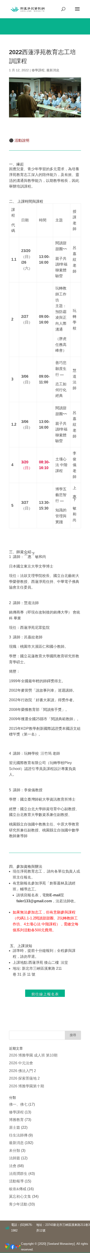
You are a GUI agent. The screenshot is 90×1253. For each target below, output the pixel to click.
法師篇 (14, 1158)
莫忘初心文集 (20, 1196)
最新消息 (52, 70)
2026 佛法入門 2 (22, 1071)
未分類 (14, 1150)
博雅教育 (16, 1120)
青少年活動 (18, 1204)
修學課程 (38, 70)
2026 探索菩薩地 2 (24, 1078)
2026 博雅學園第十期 (26, 1086)
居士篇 (14, 1127)
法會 (12, 1166)
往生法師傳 (18, 1135)
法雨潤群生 (18, 1174)
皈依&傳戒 (17, 1189)
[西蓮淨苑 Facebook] (12, 1246)
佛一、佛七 (18, 1104)
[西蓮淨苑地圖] (7, 1246)
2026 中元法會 (21, 1063)
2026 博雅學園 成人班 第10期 (33, 1055)
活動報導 (16, 1181)
